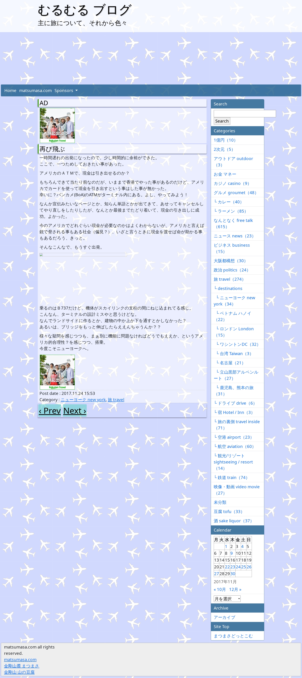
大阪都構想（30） (231, 260)
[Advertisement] (151, 58)
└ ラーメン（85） (231, 211)
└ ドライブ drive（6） (235, 403)
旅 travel (116, 399)
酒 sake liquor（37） (234, 521)
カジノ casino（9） (232, 183)
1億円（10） (226, 140)
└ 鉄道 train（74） (232, 477)
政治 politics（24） (232, 270)
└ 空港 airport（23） (234, 437)
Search (222, 121)
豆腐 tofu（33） (229, 511)
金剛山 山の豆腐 (19, 672)
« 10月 (220, 589)
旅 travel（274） (230, 279)
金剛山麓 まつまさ (21, 666)
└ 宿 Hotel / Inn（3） (234, 412)
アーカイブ (224, 617)
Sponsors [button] (64, 90)
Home (10, 90)
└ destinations (228, 288)
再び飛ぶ (52, 149)
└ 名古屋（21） (230, 363)
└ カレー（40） (229, 202)
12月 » (235, 589)
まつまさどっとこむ (233, 636)
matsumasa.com (35, 90)
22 (227, 567)
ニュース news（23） (235, 236)
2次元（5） (224, 149)
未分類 (220, 502)
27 (216, 573)
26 (249, 567)
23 (232, 567)
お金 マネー (225, 174)
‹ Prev (50, 410)
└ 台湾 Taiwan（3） (234, 353)
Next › (74, 410)
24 (238, 567)
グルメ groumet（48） (236, 192)
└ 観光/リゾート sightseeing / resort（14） (233, 462)
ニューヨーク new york (83, 399)
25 (243, 567)
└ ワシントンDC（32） (237, 344)
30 (232, 573)
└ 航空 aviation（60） (235, 446)
